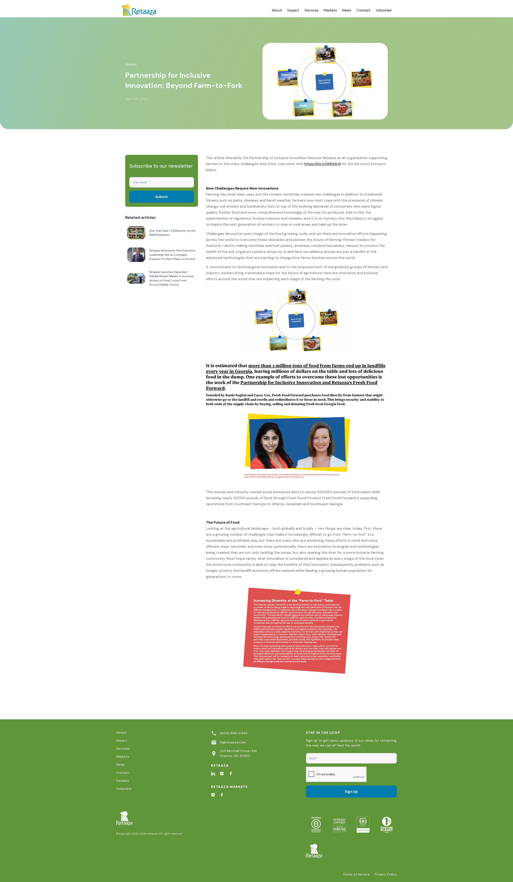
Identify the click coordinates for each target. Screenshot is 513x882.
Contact (363, 10)
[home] (143, 10)
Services (311, 10)
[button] (311, 10)
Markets (330, 10)
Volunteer (384, 10)
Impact (293, 10)
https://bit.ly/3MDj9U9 (322, 163)
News (346, 10)
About (277, 10)
